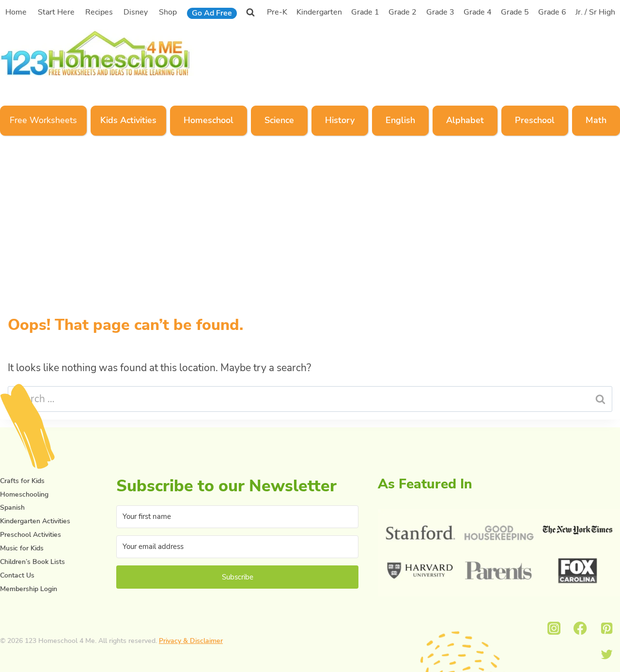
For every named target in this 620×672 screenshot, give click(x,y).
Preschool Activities (30, 534)
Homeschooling (24, 494)
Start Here (56, 12)
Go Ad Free (212, 13)
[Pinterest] (606, 628)
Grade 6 (552, 12)
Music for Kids (22, 548)
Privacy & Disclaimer (191, 640)
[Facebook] (580, 628)
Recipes (99, 12)
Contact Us (17, 575)
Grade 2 (402, 12)
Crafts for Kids (22, 480)
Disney (136, 12)
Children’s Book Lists (32, 561)
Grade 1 (365, 12)
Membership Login (28, 589)
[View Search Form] (250, 12)
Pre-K (277, 12)
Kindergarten (319, 12)
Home (16, 12)
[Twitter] (606, 654)
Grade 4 (478, 12)
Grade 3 (440, 12)
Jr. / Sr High (595, 12)
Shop (168, 12)
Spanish (12, 507)
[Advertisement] (438, 52)
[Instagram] (554, 628)
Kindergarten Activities (35, 521)
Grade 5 (515, 12)
